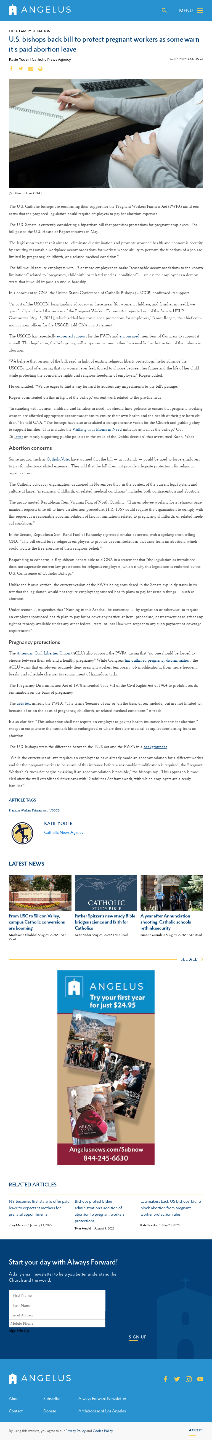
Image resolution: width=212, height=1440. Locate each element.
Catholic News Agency (51, 59)
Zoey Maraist (18, 1225)
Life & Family (20, 31)
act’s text (24, 703)
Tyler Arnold (83, 1228)
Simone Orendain (153, 935)
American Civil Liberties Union (43, 653)
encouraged (129, 336)
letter (18, 436)
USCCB (54, 810)
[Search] (164, 10)
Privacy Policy (75, 1431)
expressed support (72, 336)
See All (189, 959)
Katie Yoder (19, 59)
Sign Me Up (19, 1330)
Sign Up (138, 1337)
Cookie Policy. (103, 1431)
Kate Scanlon (149, 1225)
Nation (44, 31)
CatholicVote (58, 459)
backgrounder (155, 746)
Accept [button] (196, 1430)
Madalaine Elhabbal (23, 935)
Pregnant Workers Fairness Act (28, 810)
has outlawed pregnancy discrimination (157, 660)
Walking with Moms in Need (97, 429)
